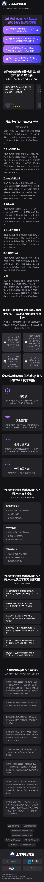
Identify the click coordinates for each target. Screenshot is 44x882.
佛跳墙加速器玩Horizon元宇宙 (22, 831)
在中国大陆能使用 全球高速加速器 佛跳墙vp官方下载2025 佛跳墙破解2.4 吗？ (20, 593)
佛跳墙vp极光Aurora (13, 840)
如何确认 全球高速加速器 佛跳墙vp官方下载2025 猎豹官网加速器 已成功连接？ (20, 643)
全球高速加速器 (12, 8)
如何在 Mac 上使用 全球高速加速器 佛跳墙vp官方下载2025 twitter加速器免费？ (20, 630)
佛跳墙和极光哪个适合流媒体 (22, 835)
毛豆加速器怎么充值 (31, 840)
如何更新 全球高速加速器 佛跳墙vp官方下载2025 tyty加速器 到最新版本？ (20, 654)
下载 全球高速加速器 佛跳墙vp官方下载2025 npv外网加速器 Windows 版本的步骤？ (20, 618)
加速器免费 (13, 845)
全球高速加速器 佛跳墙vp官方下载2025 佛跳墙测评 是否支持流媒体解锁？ (19, 606)
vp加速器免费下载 (29, 826)
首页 (3, 8)
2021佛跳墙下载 (13, 826)
